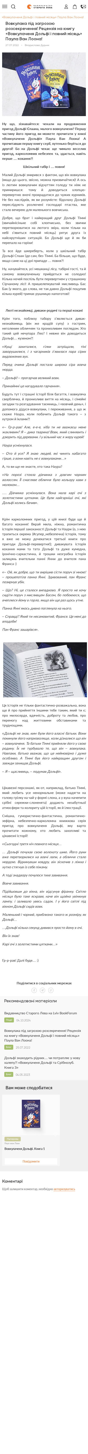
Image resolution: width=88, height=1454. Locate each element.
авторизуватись (64, 1189)
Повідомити (31, 1161)
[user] (66, 6)
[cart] (74, 6)
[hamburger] (4, 6)
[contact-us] (83, 6)
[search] (13, 6)
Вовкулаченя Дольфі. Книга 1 (24, 1149)
